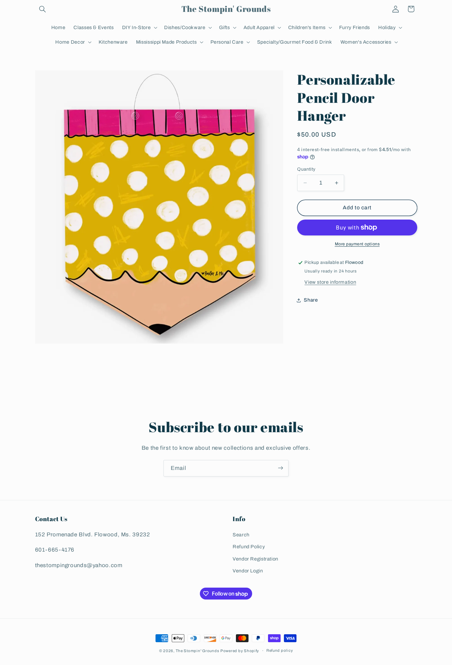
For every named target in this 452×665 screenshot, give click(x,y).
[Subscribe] (280, 468)
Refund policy (279, 651)
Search (241, 535)
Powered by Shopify (239, 651)
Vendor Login (248, 571)
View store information (330, 282)
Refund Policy (249, 547)
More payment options (357, 244)
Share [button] (311, 300)
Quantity (306, 169)
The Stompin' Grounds (197, 651)
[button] (42, 9)
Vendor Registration (255, 558)
